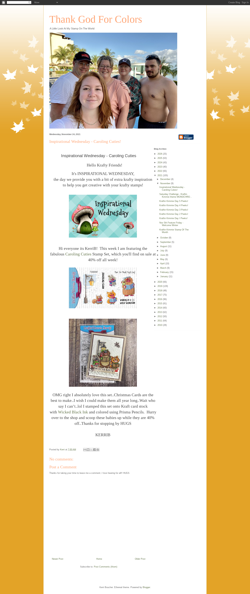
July (162, 250)
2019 (160, 286)
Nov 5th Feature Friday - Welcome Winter (171, 224)
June (163, 255)
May (162, 259)
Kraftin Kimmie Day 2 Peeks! (173, 214)
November (165, 183)
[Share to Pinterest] (97, 449)
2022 (160, 171)
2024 (160, 162)
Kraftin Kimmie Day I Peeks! (173, 218)
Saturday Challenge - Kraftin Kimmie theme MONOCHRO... (175, 195)
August (164, 246)
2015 (160, 303)
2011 (160, 320)
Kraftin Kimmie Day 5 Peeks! (173, 201)
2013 (160, 312)
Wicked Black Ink (73, 412)
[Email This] (85, 449)
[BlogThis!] (88, 449)
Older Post (140, 559)
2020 (160, 282)
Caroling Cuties (78, 254)
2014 (160, 307)
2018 (160, 290)
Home (99, 559)
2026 (160, 154)
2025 (160, 158)
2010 (160, 325)
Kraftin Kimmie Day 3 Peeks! (173, 209)
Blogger (146, 587)
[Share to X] (91, 449)
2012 (160, 316)
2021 (160, 175)
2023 (160, 166)
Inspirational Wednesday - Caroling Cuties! (172, 188)
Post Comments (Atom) (105, 566)
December (165, 179)
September (166, 242)
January (164, 276)
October (164, 237)
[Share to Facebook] (94, 449)
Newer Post (57, 559)
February (165, 272)
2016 (160, 299)
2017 (160, 295)
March (163, 268)
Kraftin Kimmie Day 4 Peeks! (173, 205)
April (162, 263)
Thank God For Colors (95, 19)
